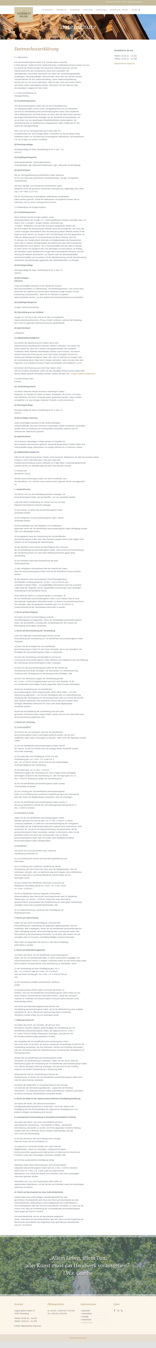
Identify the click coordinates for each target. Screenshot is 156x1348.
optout (79, 363)
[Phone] (122, 1311)
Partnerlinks (87, 1314)
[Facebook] (115, 1311)
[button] (139, 10)
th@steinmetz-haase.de (135, 2)
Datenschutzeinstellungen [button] (78, 1338)
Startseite (86, 1311)
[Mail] (118, 1311)
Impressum (86, 1320)
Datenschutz (87, 1322)
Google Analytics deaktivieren (82, 374)
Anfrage (85, 1317)
